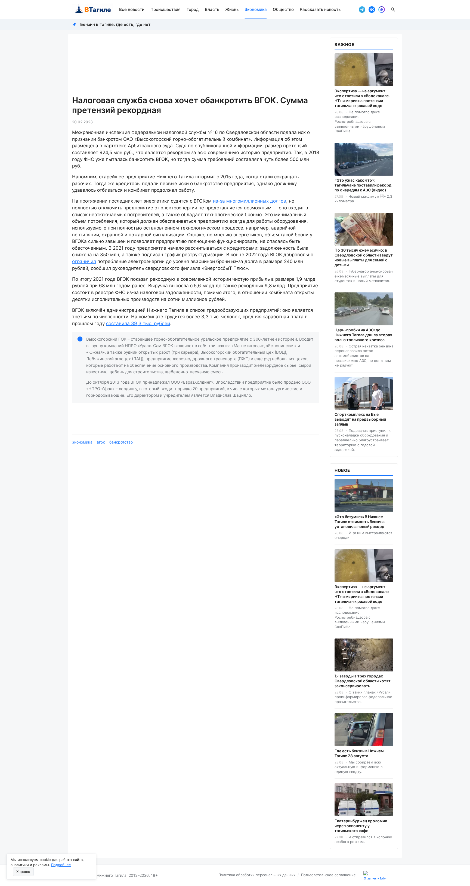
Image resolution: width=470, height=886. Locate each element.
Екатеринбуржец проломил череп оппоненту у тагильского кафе (361, 825)
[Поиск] (393, 9)
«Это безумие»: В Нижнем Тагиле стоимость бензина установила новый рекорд (360, 521)
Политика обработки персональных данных (256, 875)
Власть (212, 9)
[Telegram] (362, 9)
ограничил (84, 261)
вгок (101, 442)
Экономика (256, 9)
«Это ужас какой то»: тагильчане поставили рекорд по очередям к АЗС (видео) (363, 185)
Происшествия (165, 9)
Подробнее (61, 865)
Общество (283, 9)
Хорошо (23, 871)
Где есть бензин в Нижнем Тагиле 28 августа (359, 753)
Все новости (131, 9)
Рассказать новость (320, 9)
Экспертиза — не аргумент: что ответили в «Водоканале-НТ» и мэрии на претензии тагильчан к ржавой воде (363, 98)
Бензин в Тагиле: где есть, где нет (115, 24)
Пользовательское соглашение (328, 875)
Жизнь (232, 9)
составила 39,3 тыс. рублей (138, 323)
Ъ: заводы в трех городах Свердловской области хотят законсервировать (363, 681)
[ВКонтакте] (372, 9)
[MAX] (381, 9)
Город (193, 9)
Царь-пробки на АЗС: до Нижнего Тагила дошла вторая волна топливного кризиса (363, 335)
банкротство (121, 442)
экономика (82, 442)
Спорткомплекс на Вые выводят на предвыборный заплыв (360, 419)
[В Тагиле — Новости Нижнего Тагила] (92, 10)
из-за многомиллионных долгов (249, 201)
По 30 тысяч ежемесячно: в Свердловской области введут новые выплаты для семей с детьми (364, 257)
